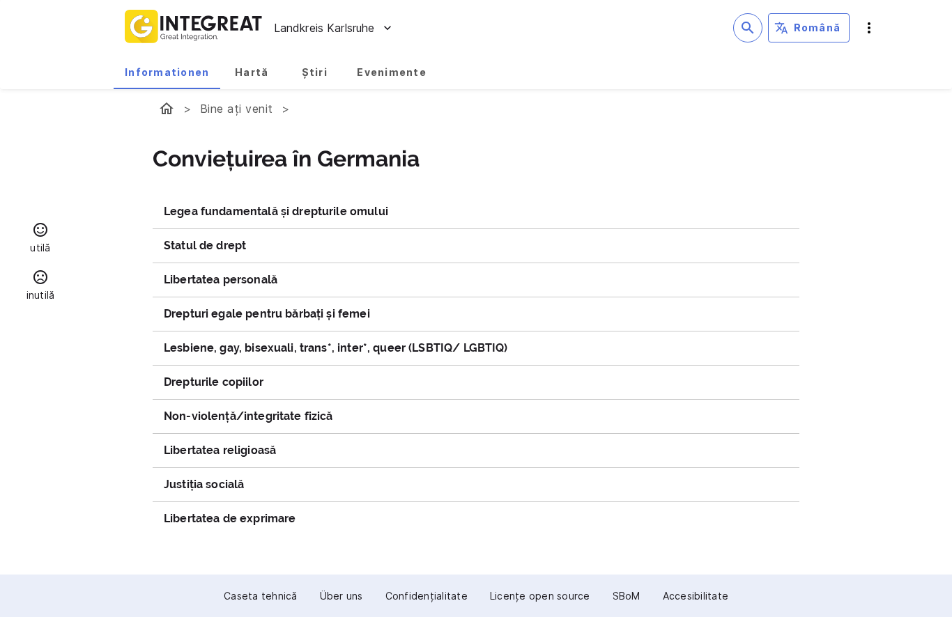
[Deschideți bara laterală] (869, 28)
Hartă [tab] (251, 72)
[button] (40, 239)
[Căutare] (747, 27)
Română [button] (817, 27)
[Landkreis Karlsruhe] (167, 109)
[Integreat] (194, 28)
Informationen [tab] (167, 72)
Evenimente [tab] (392, 72)
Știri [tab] (315, 72)
